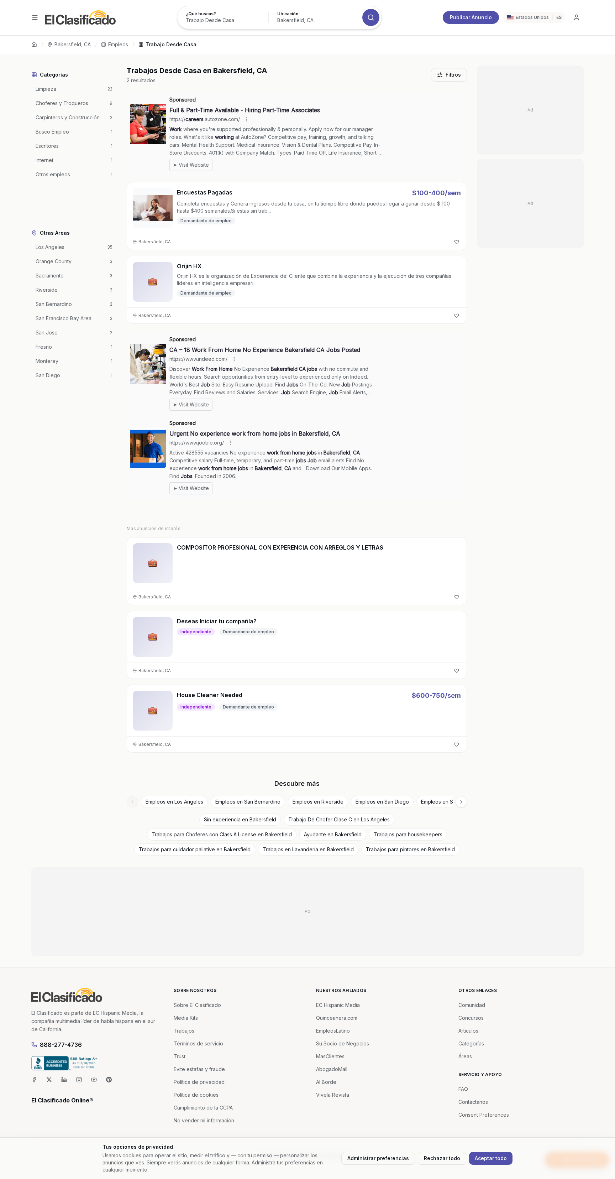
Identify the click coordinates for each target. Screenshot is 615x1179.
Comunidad (471, 1005)
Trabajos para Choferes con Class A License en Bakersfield (222, 834)
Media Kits (186, 1018)
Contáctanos (473, 1102)
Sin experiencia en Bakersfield (240, 819)
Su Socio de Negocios (342, 1043)
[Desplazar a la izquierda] (132, 801)
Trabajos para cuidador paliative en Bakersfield (195, 849)
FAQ (463, 1089)
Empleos (118, 44)
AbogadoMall (331, 1069)
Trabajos (184, 1031)
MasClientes (330, 1056)
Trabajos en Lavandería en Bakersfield (308, 849)
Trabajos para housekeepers (408, 834)
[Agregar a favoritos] (456, 242)
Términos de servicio (198, 1043)
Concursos (471, 1018)
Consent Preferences (483, 1115)
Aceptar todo (491, 1158)
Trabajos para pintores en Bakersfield (410, 849)
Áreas (465, 1056)
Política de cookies (196, 1095)
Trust (179, 1056)
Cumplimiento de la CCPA (203, 1108)
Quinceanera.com (336, 1018)
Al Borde (326, 1082)
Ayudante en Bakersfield (333, 834)
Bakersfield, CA (72, 44)
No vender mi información (204, 1120)
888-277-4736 (61, 1044)
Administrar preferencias (378, 1158)
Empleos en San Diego (382, 802)
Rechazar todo (442, 1158)
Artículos (468, 1031)
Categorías (471, 1043)
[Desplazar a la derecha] (461, 801)
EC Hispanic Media (338, 1005)
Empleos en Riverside (318, 802)
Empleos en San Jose (446, 802)
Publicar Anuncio (471, 17)
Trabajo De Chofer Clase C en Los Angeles (339, 819)
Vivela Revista (332, 1095)
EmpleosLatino (333, 1031)
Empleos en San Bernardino (247, 802)
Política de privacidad (199, 1082)
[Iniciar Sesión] (576, 17)
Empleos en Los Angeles (174, 802)
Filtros (453, 75)
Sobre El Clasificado (197, 1005)
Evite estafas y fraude (199, 1069)
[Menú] (35, 17)
